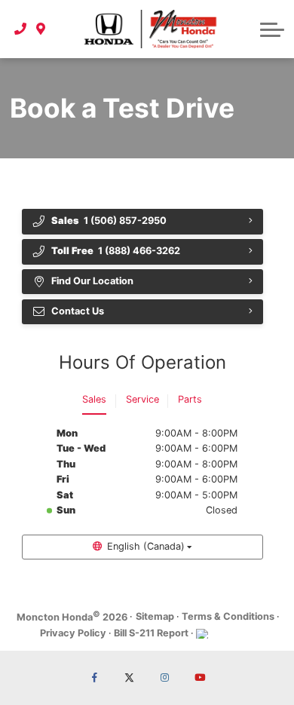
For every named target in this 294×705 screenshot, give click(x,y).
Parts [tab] (190, 399)
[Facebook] (94, 678)
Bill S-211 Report (151, 633)
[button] (272, 29)
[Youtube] (200, 678)
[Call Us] (21, 28)
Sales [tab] (94, 399)
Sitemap (155, 616)
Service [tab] (142, 399)
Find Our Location (92, 281)
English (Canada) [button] (146, 546)
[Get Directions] (41, 28)
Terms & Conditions (228, 616)
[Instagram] (164, 678)
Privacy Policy (73, 633)
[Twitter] (130, 678)
